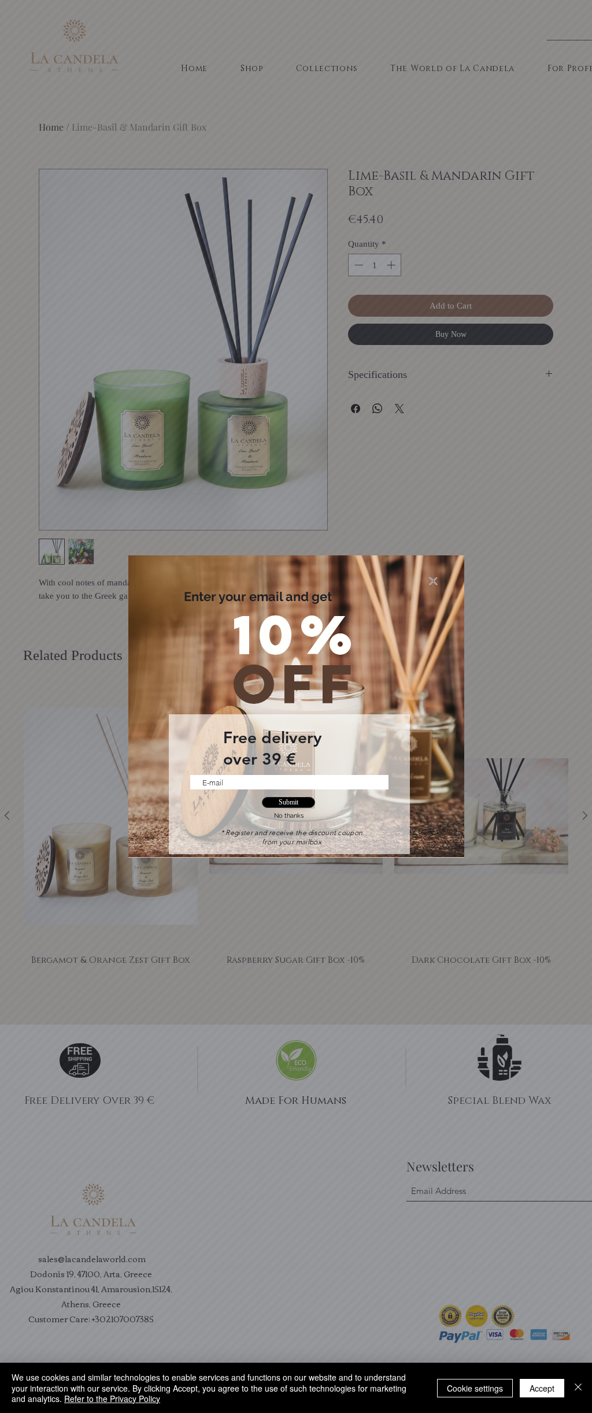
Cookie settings (475, 1388)
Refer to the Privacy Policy (112, 1398)
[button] (433, 581)
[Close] (578, 1388)
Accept (542, 1388)
